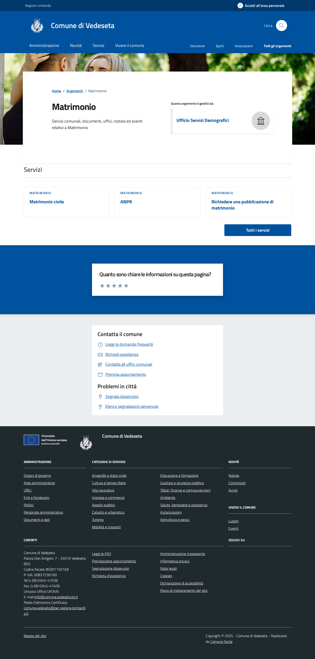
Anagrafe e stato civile (109, 475)
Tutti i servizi (258, 230)
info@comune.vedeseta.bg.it (56, 597)
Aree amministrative (39, 483)
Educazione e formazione (179, 475)
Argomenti (74, 91)
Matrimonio (40, 193)
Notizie (234, 475)
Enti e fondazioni (36, 497)
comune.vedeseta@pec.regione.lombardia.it (54, 610)
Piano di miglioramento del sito (183, 590)
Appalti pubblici (103, 505)
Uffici (27, 490)
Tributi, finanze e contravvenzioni (185, 490)
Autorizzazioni (170, 512)
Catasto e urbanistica (108, 512)
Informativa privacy (175, 561)
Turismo (98, 519)
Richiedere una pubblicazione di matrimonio (242, 205)
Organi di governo (37, 475)
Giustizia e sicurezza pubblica (182, 483)
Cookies (166, 575)
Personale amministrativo (43, 512)
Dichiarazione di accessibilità (181, 583)
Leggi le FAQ (101, 553)
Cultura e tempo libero (109, 483)
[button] (261, 5)
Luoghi (234, 521)
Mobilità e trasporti (106, 527)
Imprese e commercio (108, 497)
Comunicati (237, 483)
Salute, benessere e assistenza (183, 505)
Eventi (233, 528)
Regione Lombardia (38, 5)
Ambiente (167, 497)
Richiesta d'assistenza (109, 575)
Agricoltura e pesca (174, 519)
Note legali (168, 568)
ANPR (126, 202)
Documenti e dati (37, 519)
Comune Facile (221, 641)
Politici (29, 505)
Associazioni (244, 46)
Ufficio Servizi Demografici (202, 120)
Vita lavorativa (103, 490)
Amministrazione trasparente (182, 553)
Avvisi (233, 490)
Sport (220, 46)
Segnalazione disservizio (110, 568)
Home (56, 91)
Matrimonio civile (47, 202)
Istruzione (197, 46)
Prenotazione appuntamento (114, 561)
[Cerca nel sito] (281, 25)
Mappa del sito (35, 636)
